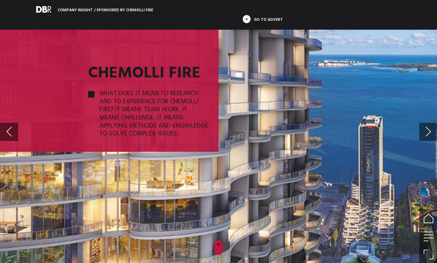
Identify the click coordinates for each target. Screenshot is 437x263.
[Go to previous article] (9, 132)
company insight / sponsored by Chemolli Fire (105, 10)
